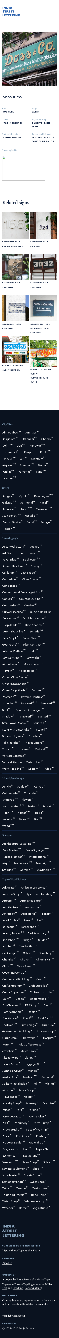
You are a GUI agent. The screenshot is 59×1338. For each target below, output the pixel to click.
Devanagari (18, 365)
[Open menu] (55, 11)
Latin (35, 111)
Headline (18, 1288)
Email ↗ (7, 1263)
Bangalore (8, 241)
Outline (34, 381)
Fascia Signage (12, 122)
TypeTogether (31, 1284)
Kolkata (8, 111)
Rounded (7, 246)
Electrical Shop (43, 137)
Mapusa (39, 324)
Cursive (37, 122)
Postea (18, 1284)
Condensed (36, 328)
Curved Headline (39, 377)
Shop (50, 141)
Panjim (10, 324)
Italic (46, 328)
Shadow (15, 369)
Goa (4, 324)
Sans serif (39, 141)
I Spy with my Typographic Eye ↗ (21, 1250)
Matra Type (43, 1279)
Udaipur (6, 365)
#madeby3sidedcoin (13, 1315)
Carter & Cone (33, 1288)
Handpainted (11, 137)
